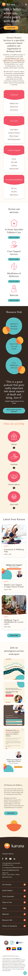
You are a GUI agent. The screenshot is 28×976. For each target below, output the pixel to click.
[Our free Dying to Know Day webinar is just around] (14, 692)
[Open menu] (26, 4)
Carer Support (14, 129)
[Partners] (14, 476)
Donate (14, 159)
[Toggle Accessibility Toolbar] (25, 973)
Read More (14, 635)
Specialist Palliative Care (12, 58)
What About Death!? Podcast (14, 410)
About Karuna (14, 194)
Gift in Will (14, 162)
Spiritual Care (20, 60)
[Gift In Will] (14, 496)
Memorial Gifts (14, 168)
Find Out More (14, 237)
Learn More (11, 28)
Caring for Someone (14, 132)
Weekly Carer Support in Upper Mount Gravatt (14, 586)
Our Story (14, 191)
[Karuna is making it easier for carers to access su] (14, 761)
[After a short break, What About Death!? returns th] (14, 738)
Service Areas (14, 110)
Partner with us (14, 484)
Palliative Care (14, 103)
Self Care (14, 188)
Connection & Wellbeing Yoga (14, 550)
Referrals (14, 295)
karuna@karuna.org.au (7, 865)
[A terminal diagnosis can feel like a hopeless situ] (14, 669)
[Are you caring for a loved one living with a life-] (14, 715)
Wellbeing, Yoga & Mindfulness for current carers (13, 622)
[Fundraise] (14, 456)
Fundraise (14, 165)
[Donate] (14, 436)
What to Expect (14, 136)
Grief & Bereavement (14, 139)
